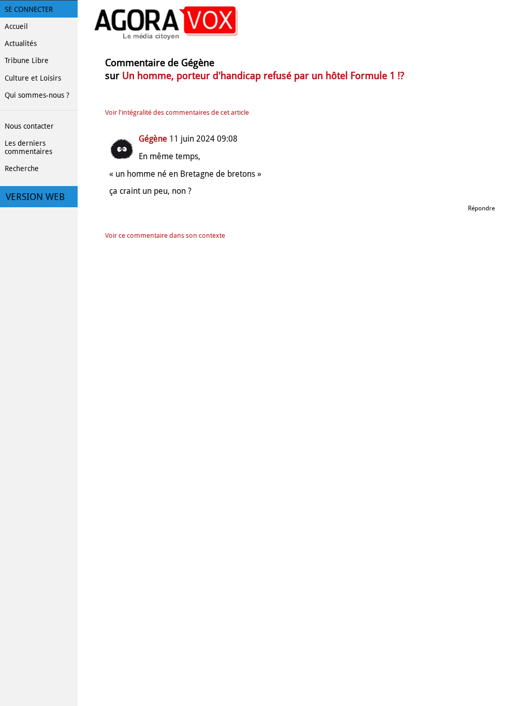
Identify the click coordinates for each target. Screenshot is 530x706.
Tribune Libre (27, 60)
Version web (35, 197)
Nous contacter (29, 126)
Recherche (22, 168)
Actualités (21, 43)
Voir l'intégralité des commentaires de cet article (177, 112)
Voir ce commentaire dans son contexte (165, 235)
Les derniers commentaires (28, 147)
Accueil (16, 26)
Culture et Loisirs (33, 78)
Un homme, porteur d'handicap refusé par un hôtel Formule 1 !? (263, 75)
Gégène (153, 139)
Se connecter (29, 9)
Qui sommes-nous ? (37, 95)
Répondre (481, 208)
